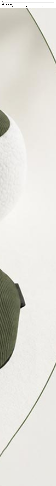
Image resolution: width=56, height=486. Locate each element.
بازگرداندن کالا (13, 6)
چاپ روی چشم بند (26, 6)
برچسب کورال (44, 6)
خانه (52, 6)
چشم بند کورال (49, 6)
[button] (5, 6)
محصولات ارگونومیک (32, 6)
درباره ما (21, 6)
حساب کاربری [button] (7, 1)
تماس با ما (17, 6)
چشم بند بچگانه (39, 6)
